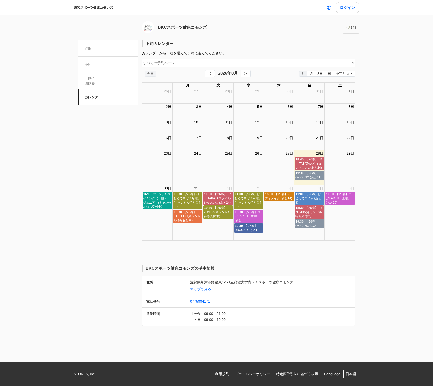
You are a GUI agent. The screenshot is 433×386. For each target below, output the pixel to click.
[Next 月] (246, 73)
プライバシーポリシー (252, 374)
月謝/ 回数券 (90, 81)
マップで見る (200, 289)
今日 (150, 74)
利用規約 (222, 374)
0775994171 (200, 301)
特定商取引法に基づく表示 (297, 374)
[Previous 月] (210, 73)
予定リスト (344, 74)
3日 (320, 74)
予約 (88, 65)
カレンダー (93, 97)
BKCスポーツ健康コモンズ (93, 7)
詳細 (88, 48)
